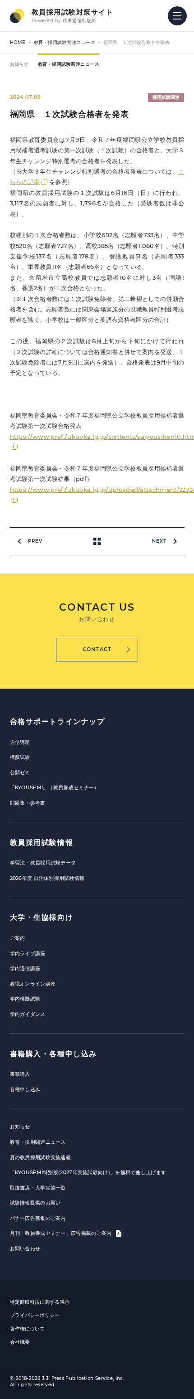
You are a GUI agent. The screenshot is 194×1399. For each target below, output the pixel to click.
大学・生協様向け (42, 917)
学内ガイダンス (28, 1014)
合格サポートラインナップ (57, 721)
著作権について (27, 1329)
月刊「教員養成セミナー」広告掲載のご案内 (61, 1233)
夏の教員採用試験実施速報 (40, 1157)
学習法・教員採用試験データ (43, 863)
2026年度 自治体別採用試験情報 (47, 878)
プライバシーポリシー (35, 1315)
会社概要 (20, 1342)
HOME (18, 42)
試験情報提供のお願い (35, 1203)
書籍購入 (20, 1074)
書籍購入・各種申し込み (53, 1053)
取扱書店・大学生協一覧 (38, 1188)
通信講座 (20, 742)
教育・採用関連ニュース (38, 1142)
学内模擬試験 (25, 999)
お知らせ (19, 64)
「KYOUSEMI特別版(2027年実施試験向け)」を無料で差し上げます (88, 1172)
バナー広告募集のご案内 (38, 1218)
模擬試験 (20, 757)
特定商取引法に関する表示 (39, 1302)
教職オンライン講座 (33, 984)
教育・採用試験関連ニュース (65, 42)
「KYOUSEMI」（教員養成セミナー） (54, 787)
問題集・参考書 (28, 803)
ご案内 (17, 938)
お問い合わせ (25, 1248)
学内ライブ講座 (28, 953)
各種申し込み (25, 1089)
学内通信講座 (25, 968)
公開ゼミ (20, 772)
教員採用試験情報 (42, 842)
